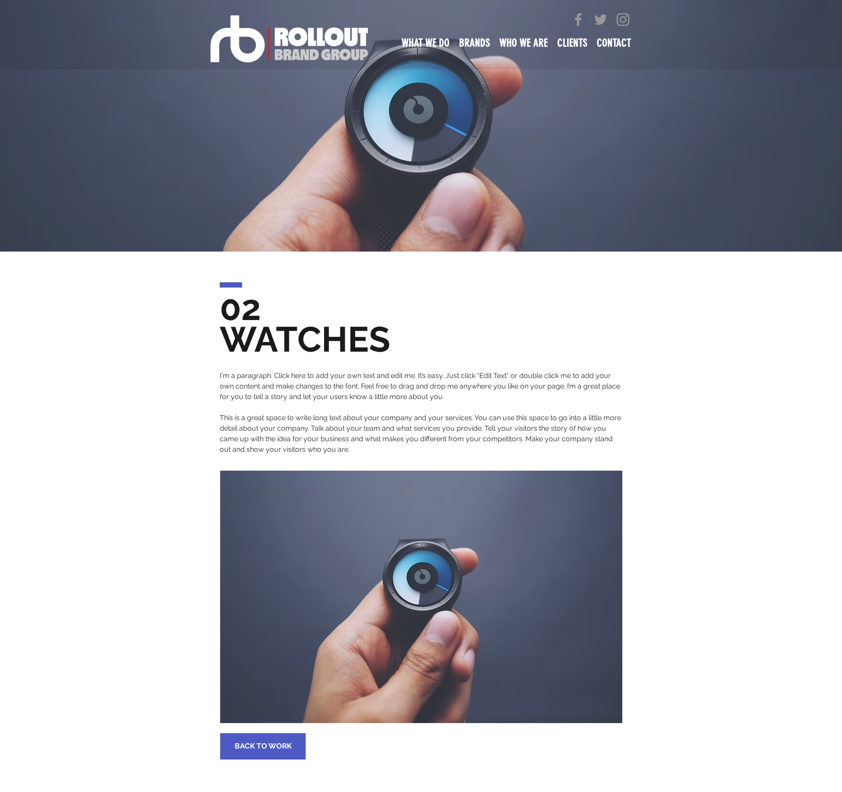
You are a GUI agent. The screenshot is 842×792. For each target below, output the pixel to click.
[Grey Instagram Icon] (623, 19)
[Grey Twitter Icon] (600, 19)
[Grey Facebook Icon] (578, 19)
